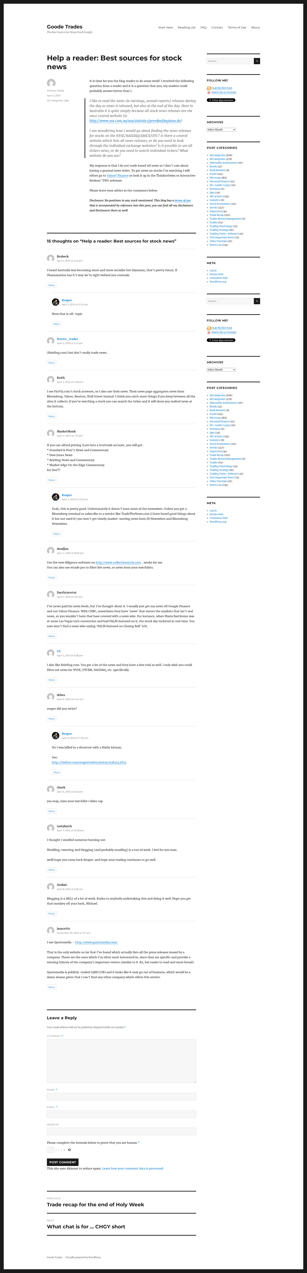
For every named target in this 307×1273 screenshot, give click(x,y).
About (255, 27)
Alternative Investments (223, 162)
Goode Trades (64, 27)
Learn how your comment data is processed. (133, 1168)
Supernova (216, 211)
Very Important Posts (222, 237)
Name (52, 1089)
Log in (213, 270)
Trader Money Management (225, 218)
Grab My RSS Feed (222, 88)
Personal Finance (219, 181)
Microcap (215, 177)
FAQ (203, 27)
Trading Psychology (221, 226)
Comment (55, 1036)
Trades (213, 222)
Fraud (213, 174)
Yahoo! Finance (118, 175)
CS (59, 651)
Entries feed (216, 274)
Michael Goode (55, 90)
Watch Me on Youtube (224, 92)
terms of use (183, 200)
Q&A (66, 100)
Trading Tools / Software (224, 233)
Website (53, 1124)
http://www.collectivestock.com (118, 562)
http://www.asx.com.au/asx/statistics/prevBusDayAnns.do (135, 121)
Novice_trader (67, 339)
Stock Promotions (220, 203)
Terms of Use (237, 27)
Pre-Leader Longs (220, 185)
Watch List (216, 244)
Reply (51, 285)
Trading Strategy (219, 230)
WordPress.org (218, 281)
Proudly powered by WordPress (83, 1257)
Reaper (67, 300)
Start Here (165, 27)
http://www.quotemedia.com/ (96, 942)
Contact (217, 27)
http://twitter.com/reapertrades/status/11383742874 (89, 762)
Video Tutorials (218, 241)
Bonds (213, 166)
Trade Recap (216, 215)
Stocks (213, 207)
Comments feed (218, 278)
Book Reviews (217, 170)
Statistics (215, 200)
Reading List (187, 27)
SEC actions (216, 196)
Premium (215, 188)
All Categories (55, 100)
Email (52, 1107)
